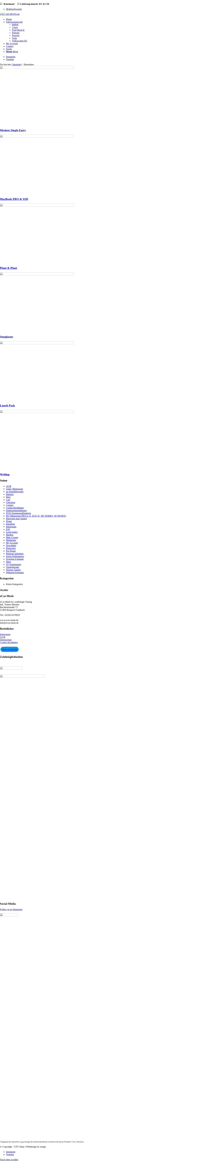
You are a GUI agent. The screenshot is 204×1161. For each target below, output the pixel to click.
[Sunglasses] (37, 274)
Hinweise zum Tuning (16, 518)
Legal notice (12, 532)
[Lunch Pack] (37, 343)
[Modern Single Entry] (37, 68)
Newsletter (11, 545)
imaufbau (10, 524)
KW (8, 529)
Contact (9, 505)
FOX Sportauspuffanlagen (18, 513)
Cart (8, 499)
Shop (8, 561)
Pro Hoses (11, 551)
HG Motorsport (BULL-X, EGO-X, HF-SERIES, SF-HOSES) (36, 516)
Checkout (10, 502)
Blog (8, 497)
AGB (8, 486)
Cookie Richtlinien (15, 507)
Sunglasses (6, 336)
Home (9, 521)
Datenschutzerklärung (16, 510)
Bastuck (10, 494)
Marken (9, 534)
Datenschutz (6, 639)
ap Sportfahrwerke (14, 491)
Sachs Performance (15, 556)
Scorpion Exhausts (15, 559)
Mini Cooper (12, 537)
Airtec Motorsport (14, 489)
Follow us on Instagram (11, 909)
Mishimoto (11, 540)
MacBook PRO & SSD (14, 199)
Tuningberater (12, 567)
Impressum (11, 526)
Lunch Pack (7, 405)
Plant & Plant (8, 268)
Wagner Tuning (13, 570)
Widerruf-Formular (15, 572)
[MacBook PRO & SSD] (37, 137)
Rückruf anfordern (14, 553)
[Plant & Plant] (37, 205)
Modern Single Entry (13, 130)
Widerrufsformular (9, 649)
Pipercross (11, 548)
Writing (5, 474)
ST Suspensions (13, 564)
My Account (12, 543)
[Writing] (37, 412)
